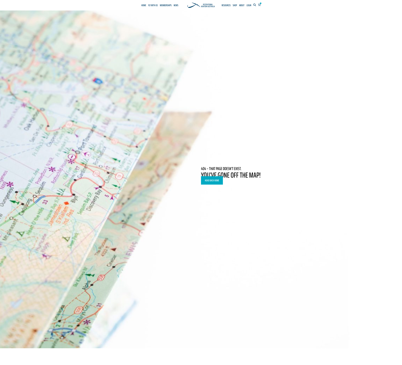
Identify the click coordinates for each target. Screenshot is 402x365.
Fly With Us (153, 5)
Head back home (212, 180)
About (241, 5)
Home (143, 5)
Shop (235, 5)
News (176, 5)
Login (249, 5)
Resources (226, 5)
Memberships (166, 5)
